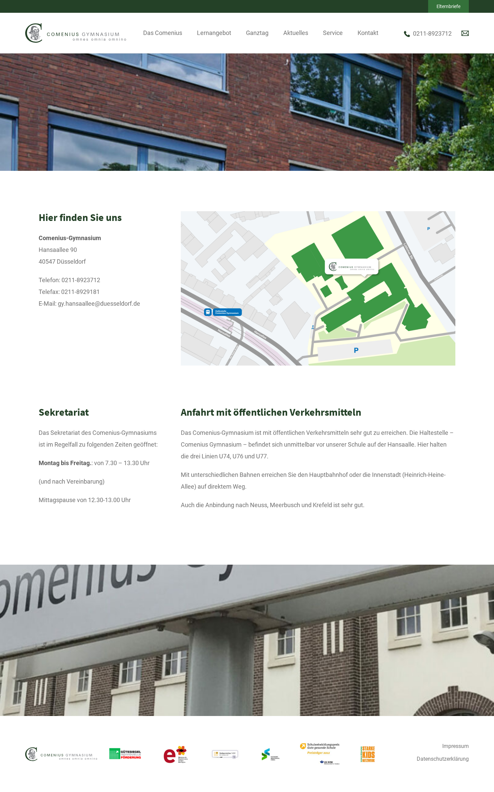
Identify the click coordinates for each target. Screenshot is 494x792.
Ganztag (257, 32)
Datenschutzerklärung (443, 759)
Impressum (455, 746)
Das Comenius (162, 32)
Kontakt (368, 32)
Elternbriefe (448, 6)
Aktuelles (295, 32)
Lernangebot (214, 32)
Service (333, 32)
